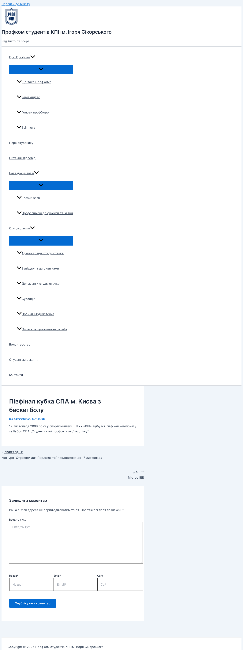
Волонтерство (19, 344)
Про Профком (19, 57)
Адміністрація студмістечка (43, 253)
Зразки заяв (31, 198)
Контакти (16, 375)
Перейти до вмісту (16, 4)
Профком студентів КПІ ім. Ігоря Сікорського (57, 32)
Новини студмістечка (38, 314)
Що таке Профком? (36, 82)
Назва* (13, 575)
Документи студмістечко (41, 283)
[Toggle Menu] (41, 69)
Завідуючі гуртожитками (40, 268)
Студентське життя (24, 359)
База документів (21, 173)
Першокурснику (21, 143)
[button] (32, 57)
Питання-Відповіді (22, 158)
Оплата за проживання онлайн (44, 329)
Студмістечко (19, 228)
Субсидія (28, 299)
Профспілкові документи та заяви (47, 213)
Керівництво (31, 97)
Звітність (28, 127)
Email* (57, 575)
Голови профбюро (35, 112)
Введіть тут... (18, 519)
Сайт (100, 575)
